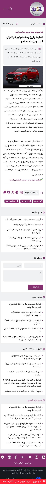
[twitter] (12, 192)
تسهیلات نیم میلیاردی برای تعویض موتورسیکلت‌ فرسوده (26, 314)
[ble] (2, 457)
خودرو (32, 23)
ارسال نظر (35, 287)
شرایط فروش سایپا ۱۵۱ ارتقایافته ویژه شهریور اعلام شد (25, 306)
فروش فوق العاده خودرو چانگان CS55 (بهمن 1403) (25, 239)
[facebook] (8, 192)
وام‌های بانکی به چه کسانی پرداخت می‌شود (23, 391)
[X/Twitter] (22, 457)
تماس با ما (18, 463)
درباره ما (28, 463)
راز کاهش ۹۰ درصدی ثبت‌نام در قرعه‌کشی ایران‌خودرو (24, 231)
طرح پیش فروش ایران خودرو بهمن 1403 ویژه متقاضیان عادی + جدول (23, 247)
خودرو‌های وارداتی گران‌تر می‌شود (27, 224)
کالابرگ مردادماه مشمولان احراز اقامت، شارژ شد (22, 330)
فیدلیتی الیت (10, 201)
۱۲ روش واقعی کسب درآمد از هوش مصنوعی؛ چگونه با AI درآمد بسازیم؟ (22, 338)
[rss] (43, 457)
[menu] (5, 9)
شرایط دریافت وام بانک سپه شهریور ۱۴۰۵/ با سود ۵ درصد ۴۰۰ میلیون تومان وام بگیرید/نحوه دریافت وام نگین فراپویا (22, 383)
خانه (40, 23)
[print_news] (21, 193)
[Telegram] (29, 457)
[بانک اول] (37, 9)
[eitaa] (9, 457)
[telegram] (16, 192)
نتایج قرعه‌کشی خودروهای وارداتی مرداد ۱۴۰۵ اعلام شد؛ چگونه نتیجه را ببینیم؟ (24, 436)
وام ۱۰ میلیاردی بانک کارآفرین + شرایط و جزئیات (24, 373)
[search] (10, 9)
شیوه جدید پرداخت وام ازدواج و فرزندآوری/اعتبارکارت (23, 322)
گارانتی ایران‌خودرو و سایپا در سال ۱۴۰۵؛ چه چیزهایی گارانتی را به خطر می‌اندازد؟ (22, 417)
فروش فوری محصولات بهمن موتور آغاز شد (23, 219)
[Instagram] (36, 457)
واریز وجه (24, 201)
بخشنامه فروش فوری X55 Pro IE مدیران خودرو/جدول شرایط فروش (24, 444)
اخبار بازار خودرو (34, 400)
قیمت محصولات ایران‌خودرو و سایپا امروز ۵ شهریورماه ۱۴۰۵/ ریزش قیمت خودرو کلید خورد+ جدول (22, 426)
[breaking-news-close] (43, 481)
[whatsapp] (4, 192)
